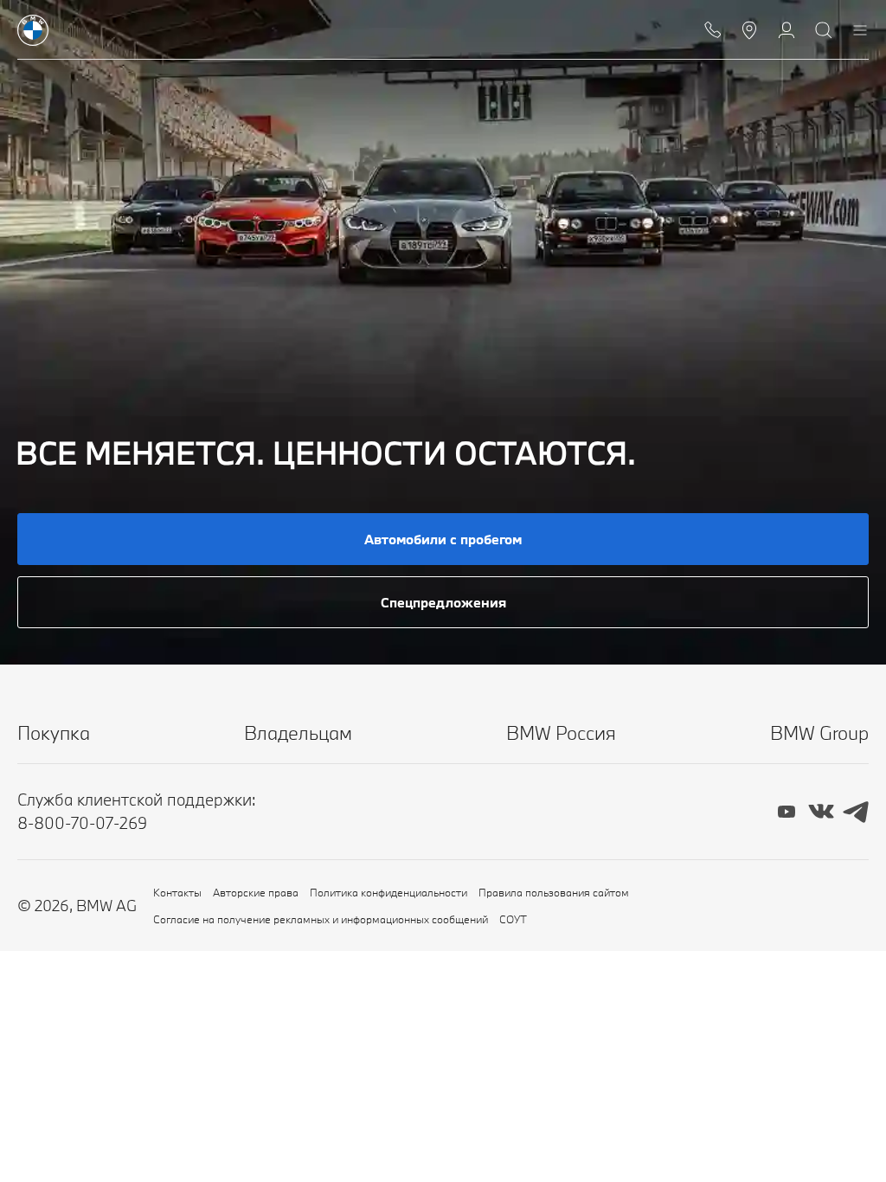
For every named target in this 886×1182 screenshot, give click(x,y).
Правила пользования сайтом (553, 892)
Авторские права (256, 892)
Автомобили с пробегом (443, 539)
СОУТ (513, 919)
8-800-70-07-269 (82, 823)
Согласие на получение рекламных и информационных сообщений (320, 919)
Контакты (177, 892)
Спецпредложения (443, 602)
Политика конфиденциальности (388, 892)
